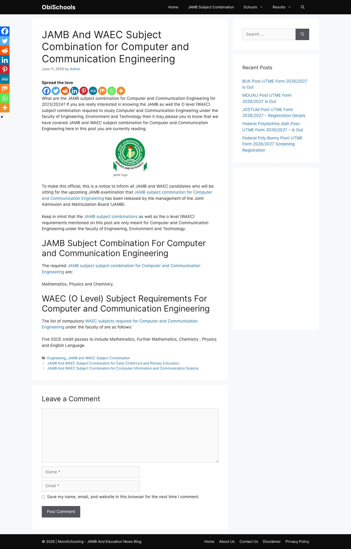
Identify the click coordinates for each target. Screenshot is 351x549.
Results (279, 7)
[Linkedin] (74, 91)
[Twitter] (56, 91)
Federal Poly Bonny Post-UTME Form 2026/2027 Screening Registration (272, 144)
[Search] (302, 34)
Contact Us (248, 541)
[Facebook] (46, 91)
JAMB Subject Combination (211, 7)
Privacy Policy (297, 541)
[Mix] (102, 91)
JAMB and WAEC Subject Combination (99, 358)
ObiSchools (58, 7)
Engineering (56, 358)
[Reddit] (65, 91)
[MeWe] (93, 91)
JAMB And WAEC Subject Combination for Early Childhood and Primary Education (113, 363)
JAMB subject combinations (111, 216)
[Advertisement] (275, 248)
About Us (227, 541)
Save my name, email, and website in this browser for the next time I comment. (123, 496)
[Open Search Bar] (302, 7)
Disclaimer (272, 541)
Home (173, 7)
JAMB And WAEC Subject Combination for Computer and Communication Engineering (115, 46)
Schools (250, 7)
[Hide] (2, 117)
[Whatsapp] (111, 91)
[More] (121, 91)
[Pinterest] (84, 91)
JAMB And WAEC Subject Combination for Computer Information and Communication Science (122, 368)
